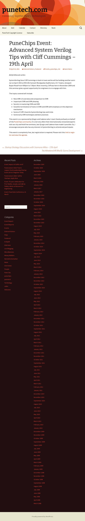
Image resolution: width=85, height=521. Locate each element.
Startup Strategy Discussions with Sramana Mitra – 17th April (30, 147)
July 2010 (37, 408)
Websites (7, 290)
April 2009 (37, 459)
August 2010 (38, 404)
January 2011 (38, 390)
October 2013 (38, 284)
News (6, 262)
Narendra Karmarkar (11, 259)
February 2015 (38, 236)
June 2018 (37, 175)
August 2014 (38, 253)
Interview (7, 245)
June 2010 (37, 411)
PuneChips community (22, 122)
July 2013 (37, 295)
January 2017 (38, 192)
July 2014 (37, 257)
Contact (33, 28)
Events (47, 69)
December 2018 (39, 164)
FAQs (6, 235)
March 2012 (37, 342)
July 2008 (37, 490)
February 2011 (38, 387)
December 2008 (39, 473)
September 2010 (39, 401)
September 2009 (39, 442)
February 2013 (38, 312)
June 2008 (37, 493)
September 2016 (39, 205)
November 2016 (39, 199)
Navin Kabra (68, 69)
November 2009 (39, 435)
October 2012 (38, 325)
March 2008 (37, 503)
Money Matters (9, 255)
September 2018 (39, 171)
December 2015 (39, 219)
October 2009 (38, 438)
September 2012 (39, 329)
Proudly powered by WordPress (42, 516)
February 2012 (38, 346)
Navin (53, 28)
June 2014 (37, 260)
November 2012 (39, 322)
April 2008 (37, 500)
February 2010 (38, 425)
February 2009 (38, 466)
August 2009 (38, 445)
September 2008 (39, 483)
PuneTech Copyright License (12, 33)
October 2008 (38, 479)
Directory (43, 28)
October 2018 (38, 168)
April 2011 (37, 380)
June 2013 (37, 298)
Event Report (8, 221)
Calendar (22, 28)
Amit (12, 28)
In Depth (7, 242)
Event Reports (9, 225)
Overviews (8, 266)
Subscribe (30, 33)
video (6, 286)
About (4, 28)
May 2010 (37, 414)
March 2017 (37, 188)
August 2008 (38, 486)
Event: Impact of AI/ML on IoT (13, 164)
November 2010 (39, 397)
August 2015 (38, 226)
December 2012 (39, 318)
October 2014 (38, 247)
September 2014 (39, 250)
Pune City (7, 273)
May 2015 (37, 233)
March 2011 (37, 384)
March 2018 (37, 178)
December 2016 (39, 195)
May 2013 (37, 301)
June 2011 (37, 373)
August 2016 (38, 209)
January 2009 (38, 469)
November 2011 (39, 356)
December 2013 (39, 277)
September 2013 (39, 288)
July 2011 (37, 370)
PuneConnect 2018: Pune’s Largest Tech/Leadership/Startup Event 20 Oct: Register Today (15, 170)
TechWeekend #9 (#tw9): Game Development (62, 150)
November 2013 (39, 281)
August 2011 (38, 366)
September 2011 (39, 363)
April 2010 (37, 418)
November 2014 (39, 243)
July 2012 (37, 336)
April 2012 (37, 339)
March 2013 (37, 308)
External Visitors (29, 69)
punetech (7, 279)
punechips (53, 69)
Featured (38, 69)
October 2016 (38, 202)
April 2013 (37, 305)
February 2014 (38, 271)
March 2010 (37, 421)
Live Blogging (8, 249)
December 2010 (39, 394)
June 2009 (37, 452)
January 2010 (38, 428)
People (6, 269)
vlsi (59, 69)
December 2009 (39, 432)
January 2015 (38, 240)
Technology (8, 283)
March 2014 (37, 267)
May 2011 (37, 377)
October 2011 (38, 360)
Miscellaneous (9, 252)
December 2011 (39, 353)
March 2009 (37, 462)
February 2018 (38, 182)
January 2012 (38, 349)
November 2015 (39, 223)
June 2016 (37, 212)
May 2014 (37, 264)
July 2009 (37, 449)
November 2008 (39, 476)
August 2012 (38, 332)
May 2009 (37, 455)
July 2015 (37, 229)
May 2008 (37, 497)
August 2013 (38, 291)
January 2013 (38, 315)
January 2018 (38, 185)
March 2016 (37, 216)
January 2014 (38, 274)
